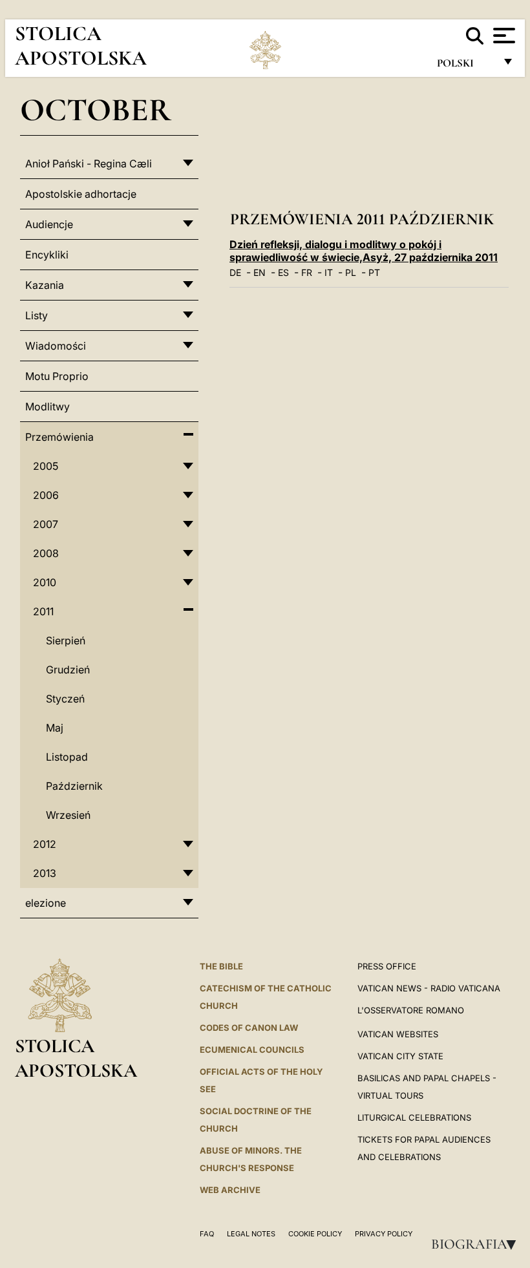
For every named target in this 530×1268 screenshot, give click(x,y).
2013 (44, 873)
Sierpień (65, 640)
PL (350, 272)
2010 (44, 582)
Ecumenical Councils (252, 1049)
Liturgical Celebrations (414, 1117)
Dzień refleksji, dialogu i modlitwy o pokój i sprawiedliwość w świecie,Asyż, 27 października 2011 (363, 251)
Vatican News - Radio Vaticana (428, 988)
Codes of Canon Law (249, 1027)
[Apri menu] (502, 36)
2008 (46, 553)
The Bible (221, 966)
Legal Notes (251, 1233)
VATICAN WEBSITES (397, 1034)
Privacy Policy (383, 1233)
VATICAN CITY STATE (400, 1056)
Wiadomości (55, 345)
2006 (46, 495)
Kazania (44, 285)
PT (374, 272)
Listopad (67, 756)
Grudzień (68, 669)
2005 (45, 466)
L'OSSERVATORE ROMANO (410, 1010)
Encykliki (47, 254)
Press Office (386, 966)
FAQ (207, 1233)
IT (328, 272)
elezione (45, 902)
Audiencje (49, 224)
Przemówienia (59, 436)
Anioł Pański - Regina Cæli (88, 163)
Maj (54, 727)
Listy (36, 315)
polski (466, 66)
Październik (74, 785)
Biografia (477, 1244)
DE (235, 272)
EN (259, 272)
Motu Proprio (57, 376)
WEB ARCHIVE (230, 1190)
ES (283, 272)
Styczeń (65, 698)
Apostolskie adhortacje (80, 193)
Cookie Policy (315, 1233)
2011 (43, 611)
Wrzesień (68, 814)
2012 (44, 844)
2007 (45, 524)
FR (306, 272)
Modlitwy (47, 406)
